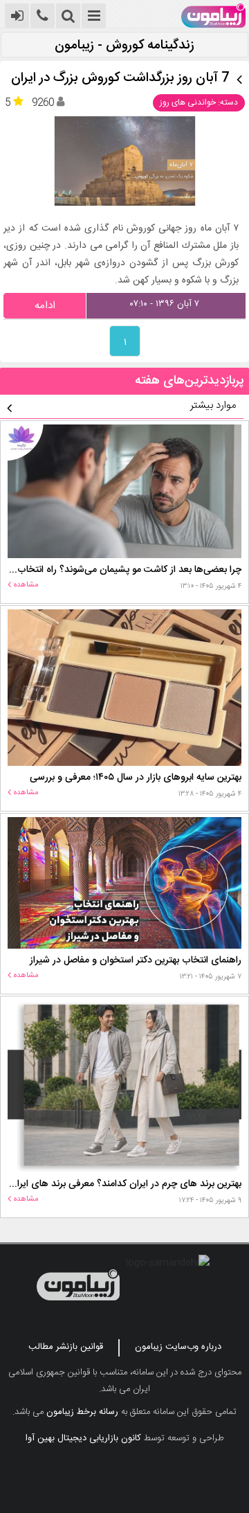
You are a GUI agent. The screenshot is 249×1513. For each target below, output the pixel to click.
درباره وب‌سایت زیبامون (178, 1346)
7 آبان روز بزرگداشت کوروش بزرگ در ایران (120, 78)
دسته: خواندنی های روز (199, 102)
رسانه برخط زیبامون (82, 1412)
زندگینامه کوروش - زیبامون (124, 46)
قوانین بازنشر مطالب (65, 1346)
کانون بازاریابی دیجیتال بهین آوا (83, 1438)
